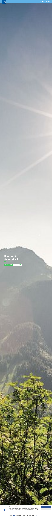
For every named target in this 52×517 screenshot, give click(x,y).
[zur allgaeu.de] (4, 2)
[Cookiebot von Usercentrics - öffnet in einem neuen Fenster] (4, 515)
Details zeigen (37, 515)
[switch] (20, 515)
